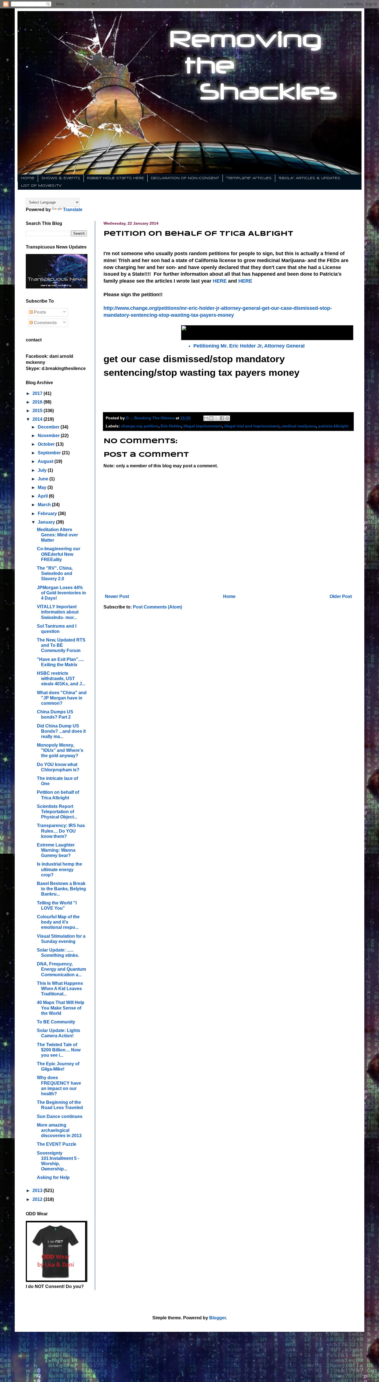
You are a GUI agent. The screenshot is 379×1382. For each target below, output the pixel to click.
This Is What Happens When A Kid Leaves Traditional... (60, 988)
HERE (220, 281)
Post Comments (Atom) (157, 607)
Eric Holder (171, 426)
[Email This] (206, 418)
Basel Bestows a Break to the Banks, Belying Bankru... (61, 888)
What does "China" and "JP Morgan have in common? (62, 698)
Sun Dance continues (59, 1116)
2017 (38, 393)
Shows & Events (60, 178)
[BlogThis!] (211, 418)
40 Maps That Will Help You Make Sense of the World (60, 1007)
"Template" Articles (249, 178)
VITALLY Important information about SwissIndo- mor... (58, 612)
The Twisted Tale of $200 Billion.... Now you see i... (58, 1050)
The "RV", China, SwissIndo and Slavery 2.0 (55, 573)
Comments (45, 322)
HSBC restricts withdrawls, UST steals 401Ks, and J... (61, 678)
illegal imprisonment (202, 426)
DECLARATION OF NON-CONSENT (185, 178)
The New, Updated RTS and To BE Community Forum (61, 645)
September (50, 452)
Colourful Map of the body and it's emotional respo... (58, 922)
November (49, 435)
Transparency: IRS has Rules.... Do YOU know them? (61, 830)
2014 (38, 419)
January (47, 522)
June (43, 478)
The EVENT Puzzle (56, 1144)
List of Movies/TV (41, 185)
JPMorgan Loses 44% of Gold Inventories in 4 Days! (61, 592)
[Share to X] (216, 418)
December (49, 427)
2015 (38, 410)
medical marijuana (299, 426)
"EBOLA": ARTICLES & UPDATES (309, 178)
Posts (39, 312)
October (47, 444)
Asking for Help (53, 1177)
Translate (72, 209)
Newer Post (117, 596)
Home (27, 178)
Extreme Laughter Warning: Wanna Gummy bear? (56, 850)
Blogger (217, 1317)
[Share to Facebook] (222, 418)
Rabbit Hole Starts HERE (115, 178)
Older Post (341, 596)
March (45, 504)
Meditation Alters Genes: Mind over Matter (57, 534)
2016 (38, 402)
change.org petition (139, 426)
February (48, 513)
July (43, 470)
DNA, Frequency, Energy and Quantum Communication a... (61, 969)
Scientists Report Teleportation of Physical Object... (57, 811)
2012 (38, 1199)
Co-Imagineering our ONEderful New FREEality (58, 554)
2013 (38, 1190)
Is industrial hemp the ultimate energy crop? (59, 869)
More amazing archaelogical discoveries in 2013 (59, 1130)
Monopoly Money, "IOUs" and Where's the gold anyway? (60, 750)
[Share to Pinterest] (227, 418)
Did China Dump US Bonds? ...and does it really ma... (61, 731)
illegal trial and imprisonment (251, 426)
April (43, 496)
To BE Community (56, 1022)
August (46, 461)
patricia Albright (333, 426)
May (42, 487)
